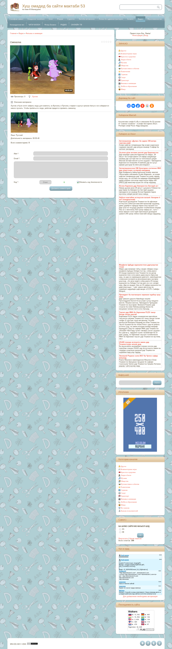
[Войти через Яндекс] (142, 106)
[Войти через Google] (147, 106)
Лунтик (35, 97)
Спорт (123, 77)
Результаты (123, 539)
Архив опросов (135, 539)
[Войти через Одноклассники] (152, 106)
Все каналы (125, 508)
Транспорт (125, 80)
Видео (21, 33)
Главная (13, 33)
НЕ (123, 532)
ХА (123, 529)
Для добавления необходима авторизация (140, 596)
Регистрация (137, 35)
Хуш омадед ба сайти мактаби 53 (53, 6)
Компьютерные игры (129, 54)
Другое (123, 51)
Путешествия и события (130, 68)
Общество (124, 66)
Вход (146, 35)
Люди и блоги (126, 60)
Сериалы (124, 74)
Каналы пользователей (129, 511)
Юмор (123, 89)
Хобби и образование (129, 86)
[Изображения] (24, 122)
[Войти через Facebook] (138, 106)
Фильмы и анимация (34, 33)
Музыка (124, 63)
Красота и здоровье (128, 57)
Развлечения (125, 71)
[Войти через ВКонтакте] (133, 106)
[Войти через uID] (129, 106)
